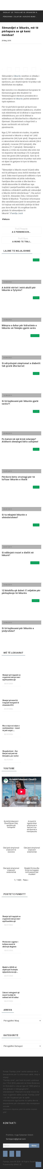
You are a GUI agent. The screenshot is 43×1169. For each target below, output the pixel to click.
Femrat (35, 600)
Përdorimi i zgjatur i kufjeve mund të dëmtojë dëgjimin (10, 944)
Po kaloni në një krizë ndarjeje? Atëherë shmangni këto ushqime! (20, 440)
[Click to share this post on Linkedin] (34, 69)
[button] (11, 819)
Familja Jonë (17, 213)
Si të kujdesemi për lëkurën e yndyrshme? (18, 629)
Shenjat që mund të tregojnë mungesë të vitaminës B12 (10, 702)
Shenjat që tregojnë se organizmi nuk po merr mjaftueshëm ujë (20, 12)
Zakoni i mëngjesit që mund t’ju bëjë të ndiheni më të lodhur (10, 995)
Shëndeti (35, 562)
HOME (36, 260)
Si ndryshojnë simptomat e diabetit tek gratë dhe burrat (21, 364)
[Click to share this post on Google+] (26, 69)
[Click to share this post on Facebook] (9, 69)
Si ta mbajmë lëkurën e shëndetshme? (14, 516)
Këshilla (35, 335)
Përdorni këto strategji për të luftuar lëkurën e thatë (18, 478)
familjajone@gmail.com (16, 1139)
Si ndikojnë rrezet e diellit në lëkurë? (18, 554)
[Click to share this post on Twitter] (17, 69)
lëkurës (17, 76)
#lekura (6, 219)
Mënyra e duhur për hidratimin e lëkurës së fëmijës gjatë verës (19, 326)
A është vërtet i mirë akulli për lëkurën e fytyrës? (19, 288)
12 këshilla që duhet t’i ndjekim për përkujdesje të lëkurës (21, 591)
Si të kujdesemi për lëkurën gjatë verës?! (20, 402)
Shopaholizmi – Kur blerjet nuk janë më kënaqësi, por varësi (10, 753)
